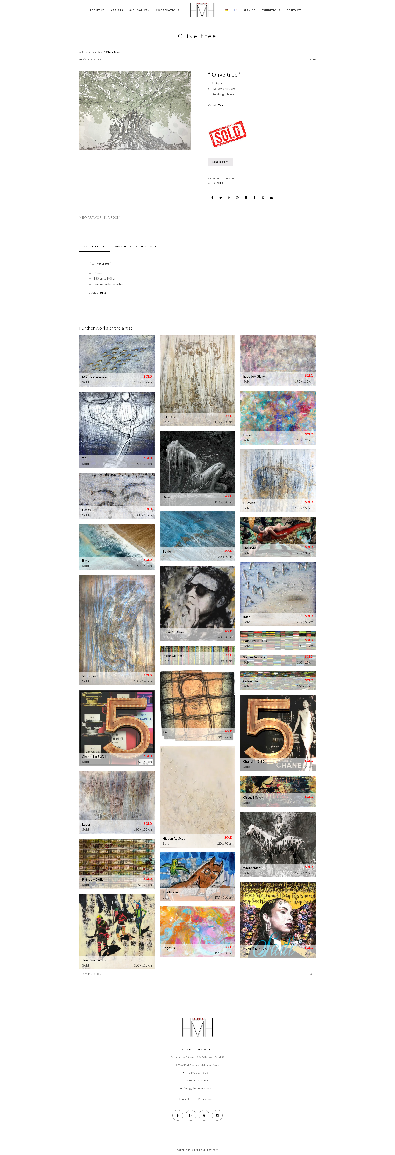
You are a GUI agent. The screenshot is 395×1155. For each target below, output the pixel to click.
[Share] (212, 198)
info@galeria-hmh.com (197, 1088)
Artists (117, 10)
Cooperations (167, 10)
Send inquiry (220, 161)
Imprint (183, 1099)
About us (97, 10)
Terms (193, 1099)
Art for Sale (87, 52)
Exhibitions (271, 10)
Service (250, 10)
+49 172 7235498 (197, 1080)
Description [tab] (94, 246)
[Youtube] (204, 1115)
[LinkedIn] (191, 1115)
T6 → (312, 59)
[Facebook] (178, 1115)
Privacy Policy (206, 1099)
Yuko (221, 105)
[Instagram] (217, 1115)
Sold (100, 52)
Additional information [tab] (135, 246)
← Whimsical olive (91, 59)
